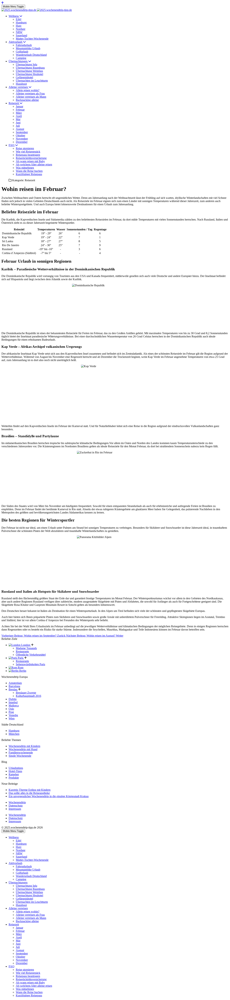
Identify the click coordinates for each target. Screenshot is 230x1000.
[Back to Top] (2, 2)
